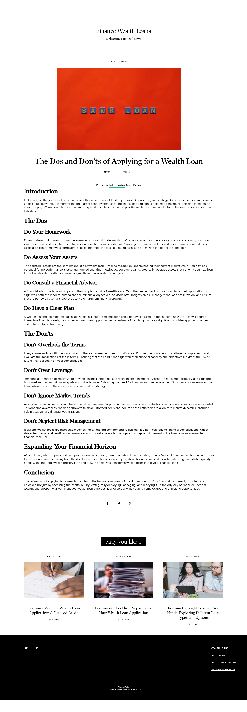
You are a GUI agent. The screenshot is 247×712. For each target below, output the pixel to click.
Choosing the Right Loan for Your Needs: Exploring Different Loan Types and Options (193, 613)
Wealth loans (119, 62)
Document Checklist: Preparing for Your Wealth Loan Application (123, 610)
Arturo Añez (117, 185)
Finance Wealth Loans (123, 31)
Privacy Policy (123, 687)
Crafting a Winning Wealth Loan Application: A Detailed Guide (54, 610)
